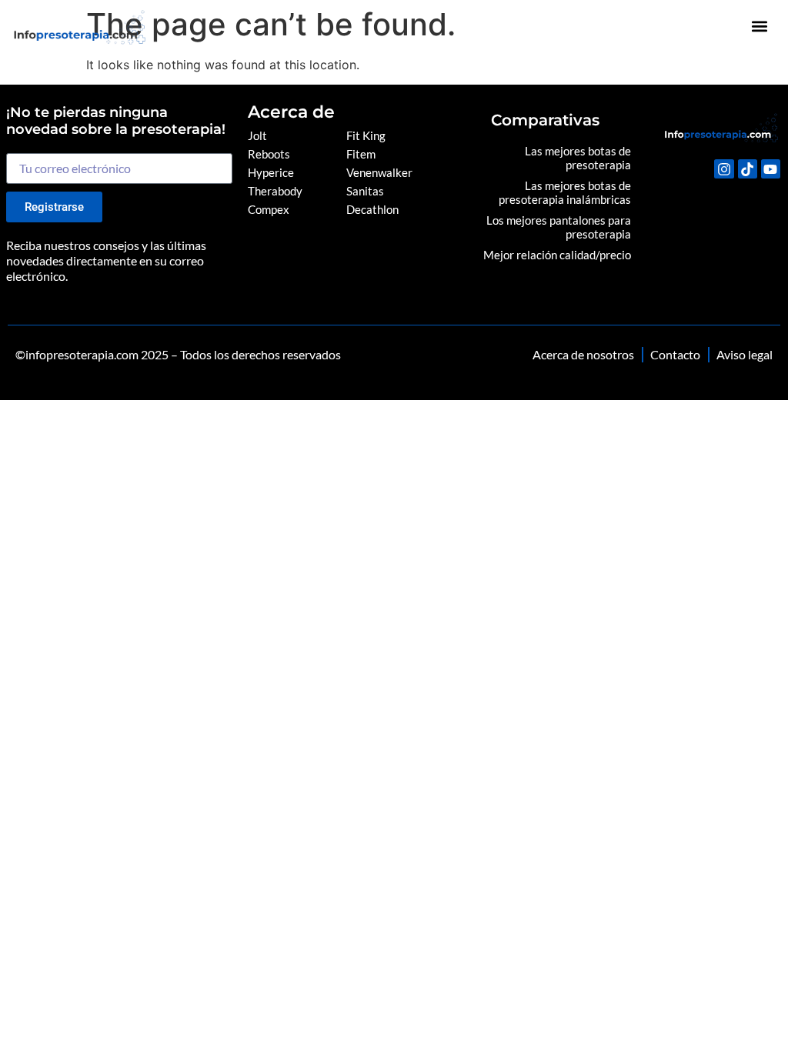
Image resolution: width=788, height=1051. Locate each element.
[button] (760, 26)
